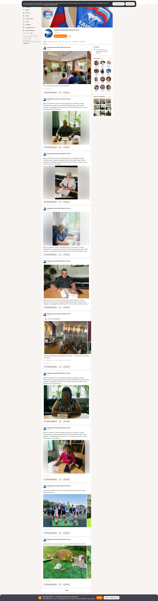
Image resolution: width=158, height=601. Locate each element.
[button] (60, 36)
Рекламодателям (27, 36)
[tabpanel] (66, 316)
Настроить (130, 4)
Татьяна (103, 66)
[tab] (45, 41)
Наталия (96, 83)
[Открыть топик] (66, 86)
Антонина (108, 83)
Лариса (97, 66)
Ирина (102, 74)
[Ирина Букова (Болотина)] (102, 71)
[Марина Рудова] (108, 63)
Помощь (35, 36)
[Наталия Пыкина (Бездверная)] (96, 79)
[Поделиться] (60, 92)
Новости (25, 38)
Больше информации (50, 4)
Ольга (108, 74)
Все (110, 58)
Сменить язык (26, 33)
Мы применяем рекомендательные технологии (31, 41)
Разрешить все (118, 4)
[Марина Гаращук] (108, 87)
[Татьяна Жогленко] (102, 63)
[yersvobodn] (44, 48)
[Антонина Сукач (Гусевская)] (108, 79)
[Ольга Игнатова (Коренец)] (108, 71)
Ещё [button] (29, 38)
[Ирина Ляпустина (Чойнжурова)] (96, 87)
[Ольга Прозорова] (102, 79)
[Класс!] (44, 89)
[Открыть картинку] (65, 67)
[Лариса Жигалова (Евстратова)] (96, 71)
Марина (109, 66)
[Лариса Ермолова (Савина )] (96, 63)
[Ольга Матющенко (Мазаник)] (102, 87)
